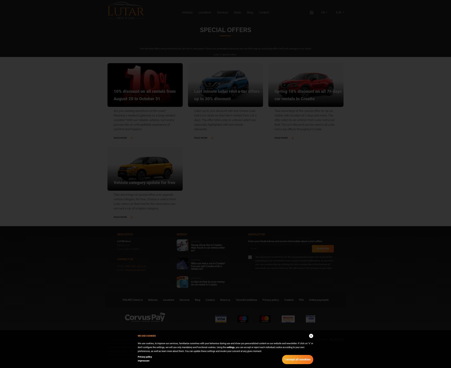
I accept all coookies (298, 359)
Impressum (143, 360)
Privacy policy (145, 356)
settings (231, 347)
